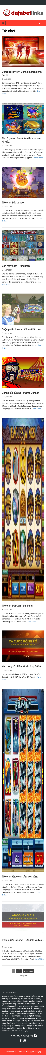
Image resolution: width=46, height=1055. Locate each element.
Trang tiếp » (28, 971)
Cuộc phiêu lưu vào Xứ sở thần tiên (21, 329)
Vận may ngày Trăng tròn (16, 265)
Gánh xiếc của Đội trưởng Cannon (20, 392)
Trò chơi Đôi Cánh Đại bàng (17, 605)
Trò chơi (7, 64)
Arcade (7, 131)
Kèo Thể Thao (9, 659)
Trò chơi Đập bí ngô (13, 202)
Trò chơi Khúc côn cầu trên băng (20, 876)
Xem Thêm (38, 158)
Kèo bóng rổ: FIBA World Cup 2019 (21, 666)
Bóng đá (7, 933)
